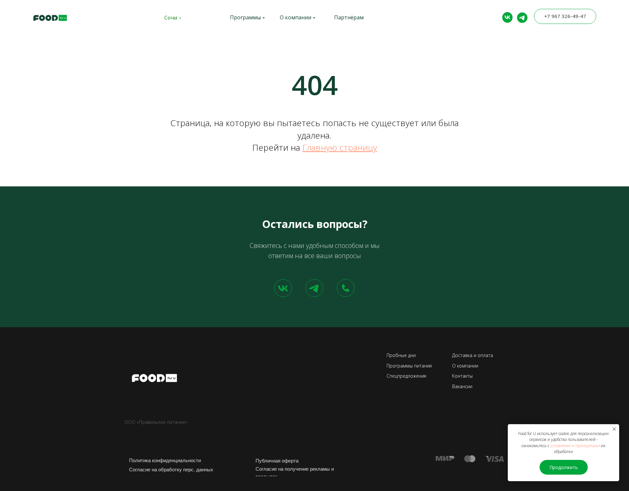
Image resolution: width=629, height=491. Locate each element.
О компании (295, 17)
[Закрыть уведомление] (614, 429)
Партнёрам (349, 17)
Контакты (462, 376)
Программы (245, 17)
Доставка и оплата (472, 355)
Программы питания (409, 366)
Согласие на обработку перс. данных (171, 469)
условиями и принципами (575, 445)
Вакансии (462, 386)
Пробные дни (401, 355)
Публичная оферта (277, 460)
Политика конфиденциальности (165, 460)
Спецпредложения (406, 376)
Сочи (170, 17)
